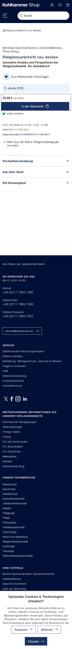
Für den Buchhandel (15, 441)
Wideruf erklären (13, 356)
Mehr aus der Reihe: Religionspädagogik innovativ (33, 143)
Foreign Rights (12, 431)
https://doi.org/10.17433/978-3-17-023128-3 (26, 134)
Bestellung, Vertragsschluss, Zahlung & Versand (32, 361)
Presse (7, 436)
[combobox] (43, 15)
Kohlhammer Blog (13, 466)
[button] (49, 630)
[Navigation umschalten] (5, 16)
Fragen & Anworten (14, 366)
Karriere (7, 461)
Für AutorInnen (12, 451)
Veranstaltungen (12, 426)
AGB (5, 370)
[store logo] (21, 5)
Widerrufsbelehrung (15, 375)
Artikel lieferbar (14, 113)
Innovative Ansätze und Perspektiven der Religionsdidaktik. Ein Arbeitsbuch (30, 64)
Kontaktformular (12, 385)
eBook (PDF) (16, 88)
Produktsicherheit (13, 380)
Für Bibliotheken (13, 446)
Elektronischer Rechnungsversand (23, 351)
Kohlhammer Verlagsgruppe (19, 421)
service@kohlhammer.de (19, 331)
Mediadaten (10, 456)
